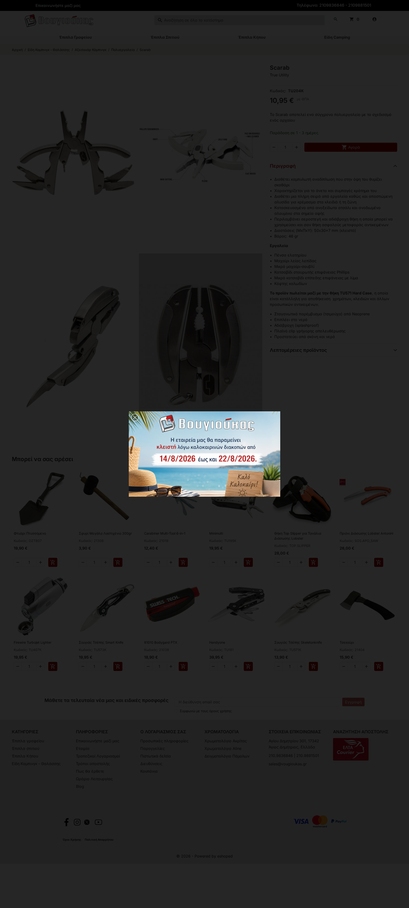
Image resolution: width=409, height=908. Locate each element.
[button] (135, 417)
